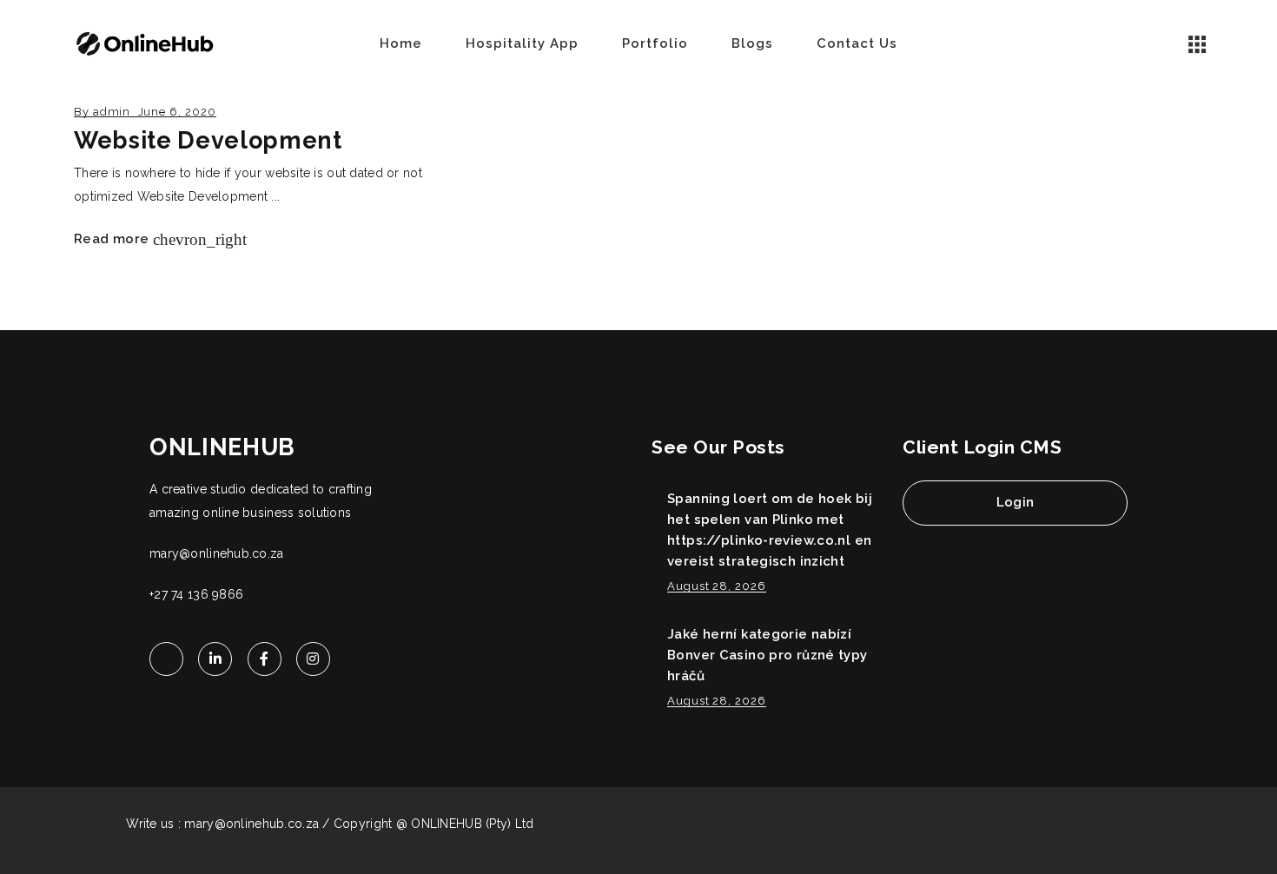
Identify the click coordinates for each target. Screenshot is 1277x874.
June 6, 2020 (177, 111)
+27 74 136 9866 (196, 594)
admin (112, 111)
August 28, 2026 (716, 586)
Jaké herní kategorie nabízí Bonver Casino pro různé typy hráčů (767, 655)
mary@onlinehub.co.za (216, 553)
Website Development (208, 140)
